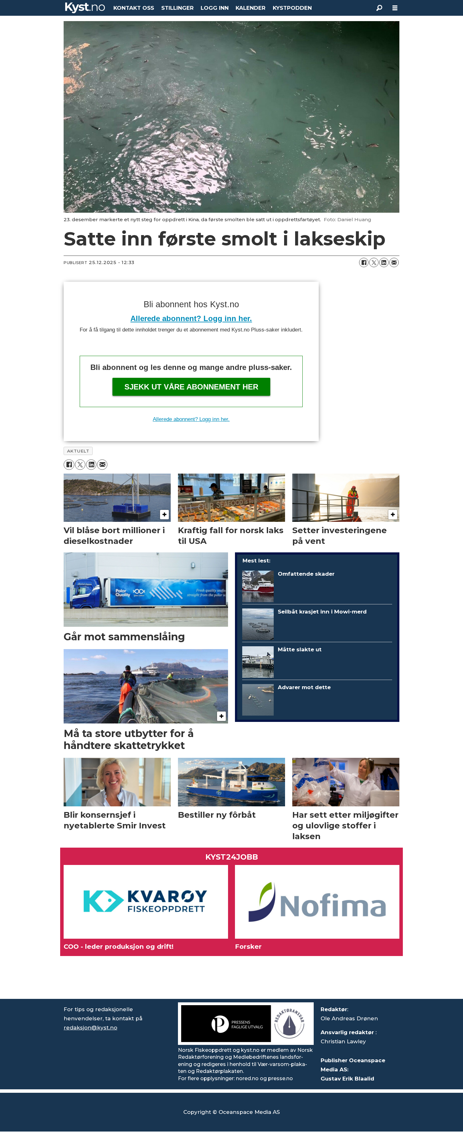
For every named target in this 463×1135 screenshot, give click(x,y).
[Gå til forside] (85, 8)
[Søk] (379, 8)
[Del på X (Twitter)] (374, 262)
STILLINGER (177, 8)
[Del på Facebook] (364, 262)
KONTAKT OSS (133, 8)
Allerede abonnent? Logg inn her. (191, 318)
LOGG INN (215, 8)
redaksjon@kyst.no (90, 1027)
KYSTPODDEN (292, 8)
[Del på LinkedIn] (384, 262)
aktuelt (78, 450)
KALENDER (251, 8)
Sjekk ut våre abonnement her (191, 387)
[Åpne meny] (395, 8)
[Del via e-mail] (394, 262)
